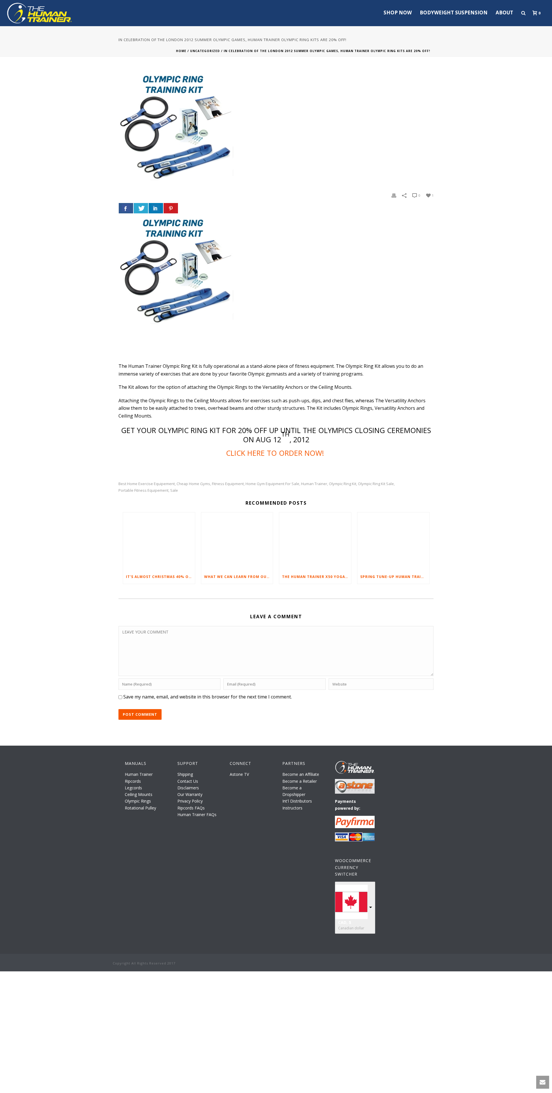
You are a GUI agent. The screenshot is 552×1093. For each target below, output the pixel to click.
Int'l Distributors (297, 801)
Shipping (185, 774)
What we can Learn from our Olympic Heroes (238, 576)
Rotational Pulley (140, 808)
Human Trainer (314, 484)
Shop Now (398, 12)
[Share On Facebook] (126, 208)
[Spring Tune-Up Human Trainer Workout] (393, 541)
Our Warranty (189, 794)
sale (174, 490)
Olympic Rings (138, 801)
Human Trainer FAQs (196, 814)
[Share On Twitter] (141, 208)
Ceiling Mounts (138, 794)
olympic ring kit (342, 484)
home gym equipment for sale (272, 484)
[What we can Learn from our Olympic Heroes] (237, 541)
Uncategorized (205, 51)
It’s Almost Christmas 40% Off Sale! (160, 576)
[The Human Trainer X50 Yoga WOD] (315, 541)
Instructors (292, 808)
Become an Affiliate (300, 774)
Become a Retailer (299, 781)
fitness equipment (228, 484)
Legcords (133, 787)
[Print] (394, 195)
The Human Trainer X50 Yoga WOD (316, 576)
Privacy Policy (190, 801)
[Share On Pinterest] (171, 208)
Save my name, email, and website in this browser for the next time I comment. (207, 697)
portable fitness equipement (143, 490)
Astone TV (239, 774)
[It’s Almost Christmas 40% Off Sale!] (159, 541)
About (504, 12)
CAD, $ (344, 922)
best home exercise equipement (146, 484)
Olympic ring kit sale (376, 484)
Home (181, 51)
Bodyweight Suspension (454, 12)
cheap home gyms (193, 484)
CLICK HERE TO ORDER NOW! (275, 453)
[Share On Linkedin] (156, 208)
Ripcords (133, 781)
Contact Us (187, 781)
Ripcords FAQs (191, 808)
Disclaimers (188, 787)
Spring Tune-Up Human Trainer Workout (394, 576)
